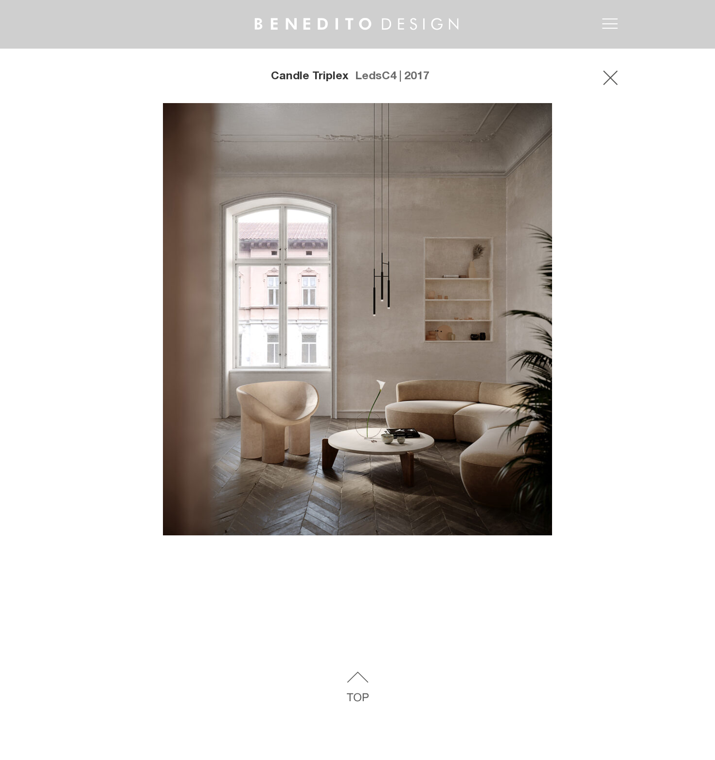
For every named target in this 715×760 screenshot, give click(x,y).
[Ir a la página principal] (338, 14)
